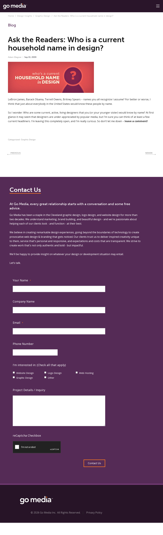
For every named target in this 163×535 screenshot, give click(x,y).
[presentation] (37, 447)
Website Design (25, 372)
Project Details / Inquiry (29, 390)
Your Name (22, 280)
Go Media (15, 215)
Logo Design (55, 372)
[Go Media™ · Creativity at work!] (15, 6)
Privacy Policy (94, 512)
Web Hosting (86, 372)
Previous (16, 152)
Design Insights (24, 16)
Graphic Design (42, 16)
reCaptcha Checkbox (27, 435)
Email (18, 323)
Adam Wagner (14, 57)
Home (11, 16)
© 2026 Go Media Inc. (43, 512)
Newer (148, 152)
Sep (26, 57)
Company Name (24, 301)
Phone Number (23, 344)
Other (51, 377)
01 (29, 57)
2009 (34, 57)
